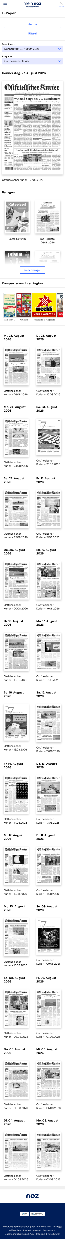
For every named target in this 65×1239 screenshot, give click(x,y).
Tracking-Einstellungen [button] (48, 1233)
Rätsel (32, 33)
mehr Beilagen (33, 270)
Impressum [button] (49, 1230)
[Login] (59, 3)
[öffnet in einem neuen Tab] (17, 217)
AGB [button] (32, 1233)
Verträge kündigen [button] (41, 1226)
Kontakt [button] (27, 1230)
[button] (5, 4)
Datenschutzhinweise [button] (16, 1233)
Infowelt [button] (37, 1230)
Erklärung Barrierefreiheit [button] (16, 1226)
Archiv (32, 24)
